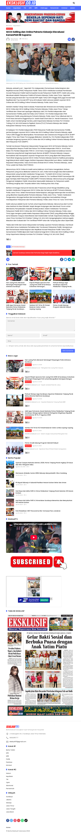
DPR (7, 753)
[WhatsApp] (73, 259)
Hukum (8, 773)
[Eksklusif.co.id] (21, 3)
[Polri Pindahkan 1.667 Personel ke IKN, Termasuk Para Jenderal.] (10, 512)
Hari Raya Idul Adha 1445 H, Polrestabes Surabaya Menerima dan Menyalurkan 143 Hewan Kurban (44, 501)
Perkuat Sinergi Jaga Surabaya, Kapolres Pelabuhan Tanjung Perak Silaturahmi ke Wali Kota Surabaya (62, 285)
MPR (7, 756)
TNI (7, 779)
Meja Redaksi (14, 39)
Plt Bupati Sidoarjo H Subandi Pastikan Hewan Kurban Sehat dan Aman (41, 483)
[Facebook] (61, 259)
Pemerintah (10, 789)
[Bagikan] (73, 39)
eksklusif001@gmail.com (17, 742)
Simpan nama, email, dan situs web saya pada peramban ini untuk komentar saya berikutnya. (41, 346)
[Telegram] (69, 259)
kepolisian (9, 28)
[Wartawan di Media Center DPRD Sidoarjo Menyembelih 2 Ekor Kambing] (10, 474)
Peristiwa (9, 762)
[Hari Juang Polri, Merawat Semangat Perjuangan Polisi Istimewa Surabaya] (17, 274)
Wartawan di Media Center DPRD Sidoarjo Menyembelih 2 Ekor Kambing (41, 473)
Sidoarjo (9, 803)
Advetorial (9, 785)
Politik (8, 759)
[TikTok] (26, 820)
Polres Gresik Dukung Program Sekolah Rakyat (62, 306)
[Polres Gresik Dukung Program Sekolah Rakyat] (64, 296)
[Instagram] (15, 820)
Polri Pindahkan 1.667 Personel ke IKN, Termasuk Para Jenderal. (38, 511)
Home (8, 827)
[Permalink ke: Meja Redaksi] (8, 39)
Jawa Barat (10, 812)
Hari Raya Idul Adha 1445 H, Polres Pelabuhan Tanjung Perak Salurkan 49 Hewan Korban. (44, 492)
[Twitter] (65, 259)
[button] (74, 3)
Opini (8, 782)
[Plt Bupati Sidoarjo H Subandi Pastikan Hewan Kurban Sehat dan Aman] (10, 483)
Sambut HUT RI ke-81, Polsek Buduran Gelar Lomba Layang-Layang (40, 307)
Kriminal (9, 765)
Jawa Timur (10, 806)
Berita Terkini (10, 750)
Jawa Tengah (10, 809)
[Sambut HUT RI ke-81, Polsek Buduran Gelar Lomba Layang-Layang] (40, 296)
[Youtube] (18, 820)
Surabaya (9, 797)
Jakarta (8, 800)
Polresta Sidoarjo (19, 247)
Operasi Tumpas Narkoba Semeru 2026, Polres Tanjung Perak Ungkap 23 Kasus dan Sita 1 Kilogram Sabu (44, 464)
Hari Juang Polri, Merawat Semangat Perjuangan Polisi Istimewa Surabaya (16, 284)
